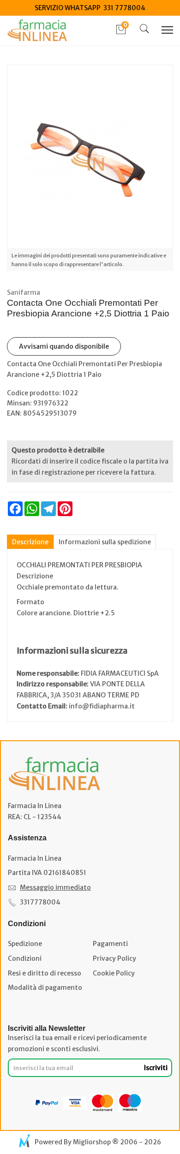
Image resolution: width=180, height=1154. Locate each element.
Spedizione (25, 944)
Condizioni (25, 958)
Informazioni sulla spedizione (105, 542)
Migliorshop (92, 1142)
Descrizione (30, 542)
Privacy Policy (114, 958)
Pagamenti (110, 944)
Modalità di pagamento (45, 987)
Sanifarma (23, 292)
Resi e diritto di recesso (44, 973)
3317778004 (40, 902)
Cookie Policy (114, 973)
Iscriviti (156, 1068)
